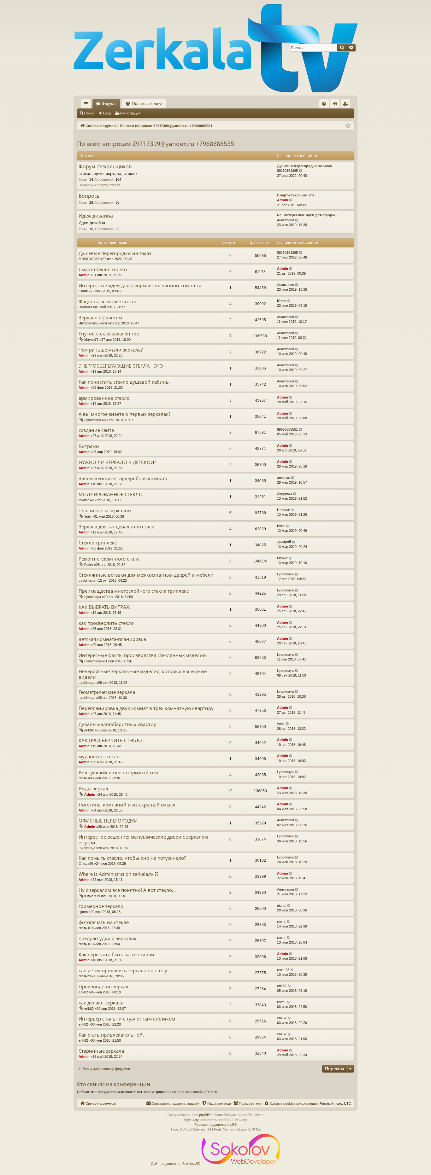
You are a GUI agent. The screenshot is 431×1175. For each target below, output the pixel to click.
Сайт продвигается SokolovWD (176, 1164)
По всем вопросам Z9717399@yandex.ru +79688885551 (157, 144)
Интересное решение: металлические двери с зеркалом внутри (143, 840)
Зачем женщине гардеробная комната (123, 478)
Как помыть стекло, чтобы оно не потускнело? (132, 858)
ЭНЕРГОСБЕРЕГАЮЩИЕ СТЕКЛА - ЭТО (121, 366)
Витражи (89, 446)
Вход (107, 113)
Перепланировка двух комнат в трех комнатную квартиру (146, 708)
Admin (282, 200)
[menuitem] (324, 103)
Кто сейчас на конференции (113, 1084)
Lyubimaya (92, 420)
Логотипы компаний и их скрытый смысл (127, 805)
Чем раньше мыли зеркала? (111, 350)
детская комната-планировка (112, 639)
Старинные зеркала (101, 1051)
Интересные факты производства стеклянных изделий (142, 655)
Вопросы (90, 196)
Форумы (109, 104)
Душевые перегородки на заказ (304, 166)
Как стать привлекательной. (111, 1035)
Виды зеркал (93, 789)
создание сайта (96, 430)
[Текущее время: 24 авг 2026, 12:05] (348, 126)
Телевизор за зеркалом (105, 511)
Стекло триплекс (98, 543)
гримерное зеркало (101, 906)
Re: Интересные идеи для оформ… (307, 215)
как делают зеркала (101, 1003)
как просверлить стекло (106, 623)
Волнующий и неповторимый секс (119, 773)
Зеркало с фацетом (100, 318)
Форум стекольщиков (105, 167)
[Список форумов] (215, 48)
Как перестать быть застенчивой (116, 954)
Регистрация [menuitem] (346, 105)
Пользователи (145, 104)
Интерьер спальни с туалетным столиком (127, 1019)
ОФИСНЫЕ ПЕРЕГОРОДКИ (108, 821)
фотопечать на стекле (104, 922)
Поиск (89, 113)
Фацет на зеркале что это (107, 302)
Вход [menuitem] (336, 105)
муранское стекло (99, 756)
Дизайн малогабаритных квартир (117, 724)
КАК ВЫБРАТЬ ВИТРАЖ (104, 607)
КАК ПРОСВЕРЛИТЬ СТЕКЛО (110, 740)
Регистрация (130, 113)
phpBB (204, 1115)
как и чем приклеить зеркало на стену (123, 971)
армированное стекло (104, 398)
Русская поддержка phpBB (215, 1124)
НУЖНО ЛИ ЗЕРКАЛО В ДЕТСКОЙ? (117, 462)
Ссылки (87, 105)
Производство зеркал (103, 987)
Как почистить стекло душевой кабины (124, 382)
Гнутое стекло (109, 185)
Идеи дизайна (96, 216)
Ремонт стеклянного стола (109, 559)
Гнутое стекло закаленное (109, 334)
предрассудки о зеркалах (107, 938)
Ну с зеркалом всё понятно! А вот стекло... (127, 890)
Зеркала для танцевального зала (116, 527)
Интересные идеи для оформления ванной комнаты (140, 285)
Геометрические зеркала (107, 692)
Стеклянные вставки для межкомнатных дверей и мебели (146, 575)
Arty (195, 1120)
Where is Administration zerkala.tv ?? (118, 874)
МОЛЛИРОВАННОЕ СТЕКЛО (111, 494)
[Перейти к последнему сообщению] (301, 252)
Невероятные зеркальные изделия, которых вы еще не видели (143, 674)
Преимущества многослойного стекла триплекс (134, 591)
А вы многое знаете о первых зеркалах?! (125, 414)
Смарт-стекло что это (295, 195)
